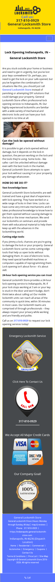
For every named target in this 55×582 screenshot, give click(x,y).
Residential (24, 545)
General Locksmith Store (16, 89)
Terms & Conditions (16, 556)
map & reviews (39, 524)
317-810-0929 (27, 20)
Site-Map (43, 556)
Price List (32, 556)
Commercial (38, 545)
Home (13, 545)
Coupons (41, 549)
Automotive (14, 549)
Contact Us (27, 553)
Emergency (28, 549)
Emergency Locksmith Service (27, 336)
